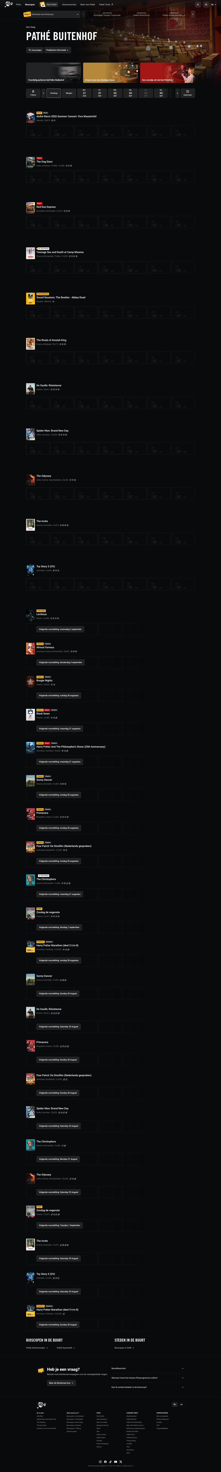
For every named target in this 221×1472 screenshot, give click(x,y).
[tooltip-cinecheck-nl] (52, 120)
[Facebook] (105, 1461)
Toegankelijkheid (162, 1428)
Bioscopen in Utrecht (74, 1425)
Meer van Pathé (87, 4)
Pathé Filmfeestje (102, 1444)
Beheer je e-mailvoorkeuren (135, 1428)
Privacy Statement (162, 1419)
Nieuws (99, 1447)
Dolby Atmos (101, 1437)
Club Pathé (52, 4)
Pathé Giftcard (131, 1419)
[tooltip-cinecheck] (54, 120)
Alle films (40, 1416)
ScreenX (99, 1441)
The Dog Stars (41, 1425)
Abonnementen (69, 4)
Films (18, 4)
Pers (128, 1447)
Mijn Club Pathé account (134, 1425)
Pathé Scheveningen (35, 1347)
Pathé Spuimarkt (64, 1347)
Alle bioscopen (72, 1431)
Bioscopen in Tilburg (74, 1428)
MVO (128, 1453)
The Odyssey (41, 1422)
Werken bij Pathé (132, 1431)
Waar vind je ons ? (73, 1413)
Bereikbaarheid (119, 1368)
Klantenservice (131, 1416)
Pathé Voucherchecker (134, 1422)
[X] (120, 1461)
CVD (157, 1425)
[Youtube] (115, 1461)
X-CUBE (129, 1444)
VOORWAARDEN (162, 1413)
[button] (198, 5)
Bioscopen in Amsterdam (75, 1416)
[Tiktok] (110, 1461)
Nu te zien (40, 1413)
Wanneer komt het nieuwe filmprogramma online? (135, 1377)
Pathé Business (131, 1437)
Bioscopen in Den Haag (75, 1422)
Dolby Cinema (101, 1434)
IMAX (98, 1428)
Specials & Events (103, 1425)
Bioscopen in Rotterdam (75, 1419)
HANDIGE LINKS (132, 1413)
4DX (98, 1431)
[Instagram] (100, 1461)
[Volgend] (193, 14)
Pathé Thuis (105, 4)
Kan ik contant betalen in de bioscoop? (129, 1387)
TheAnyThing (131, 1441)
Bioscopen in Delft (123, 1347)
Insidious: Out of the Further (46, 1428)
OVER (99, 1413)
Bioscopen (30, 4)
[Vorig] (83, 14)
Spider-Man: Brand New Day (46, 1419)
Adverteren (130, 1450)
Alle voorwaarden (162, 1416)
